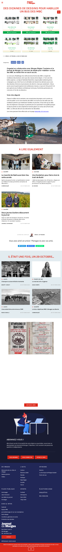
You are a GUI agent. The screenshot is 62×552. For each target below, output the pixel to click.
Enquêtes (43, 492)
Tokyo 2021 (23, 499)
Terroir (22, 485)
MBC (23, 62)
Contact (8, 537)
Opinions (43, 467)
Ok (31, 549)
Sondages (4, 499)
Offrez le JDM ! (41, 457)
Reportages (23, 480)
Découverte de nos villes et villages (9, 471)
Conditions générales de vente (10, 517)
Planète (22, 475)
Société (22, 482)
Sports (23, 489)
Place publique (8, 489)
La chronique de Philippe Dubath (47, 472)
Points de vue (42, 475)
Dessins (41, 470)
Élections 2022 (45, 489)
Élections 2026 (24, 472)
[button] (2, 3)
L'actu (23, 467)
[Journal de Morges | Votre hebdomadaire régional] (31, 2)
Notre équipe (5, 514)
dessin (18, 62)
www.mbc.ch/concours (42, 111)
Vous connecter (27, 457)
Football (22, 492)
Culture (22, 470)
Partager (40, 246)
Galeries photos (6, 474)
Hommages (5, 492)
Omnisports (23, 494)
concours (13, 62)
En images (6, 467)
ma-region (43, 496)
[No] (60, 547)
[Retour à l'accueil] (9, 525)
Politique (22, 477)
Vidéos (3, 476)
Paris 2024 (23, 497)
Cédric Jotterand (10, 56)
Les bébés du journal (7, 497)
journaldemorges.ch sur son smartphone (13, 512)
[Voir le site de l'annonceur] (31, 338)
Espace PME (5, 509)
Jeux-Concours (6, 494)
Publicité (4, 507)
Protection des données (8, 519)
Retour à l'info (31, 405)
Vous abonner (13, 457)
